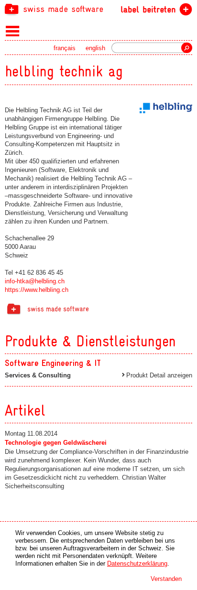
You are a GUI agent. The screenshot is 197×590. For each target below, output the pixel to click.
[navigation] (98, 8)
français (65, 48)
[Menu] (13, 30)
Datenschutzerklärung (137, 563)
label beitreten (147, 9)
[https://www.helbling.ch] (166, 108)
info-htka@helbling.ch (35, 281)
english (95, 48)
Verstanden (166, 578)
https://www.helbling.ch (36, 289)
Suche (186, 48)
